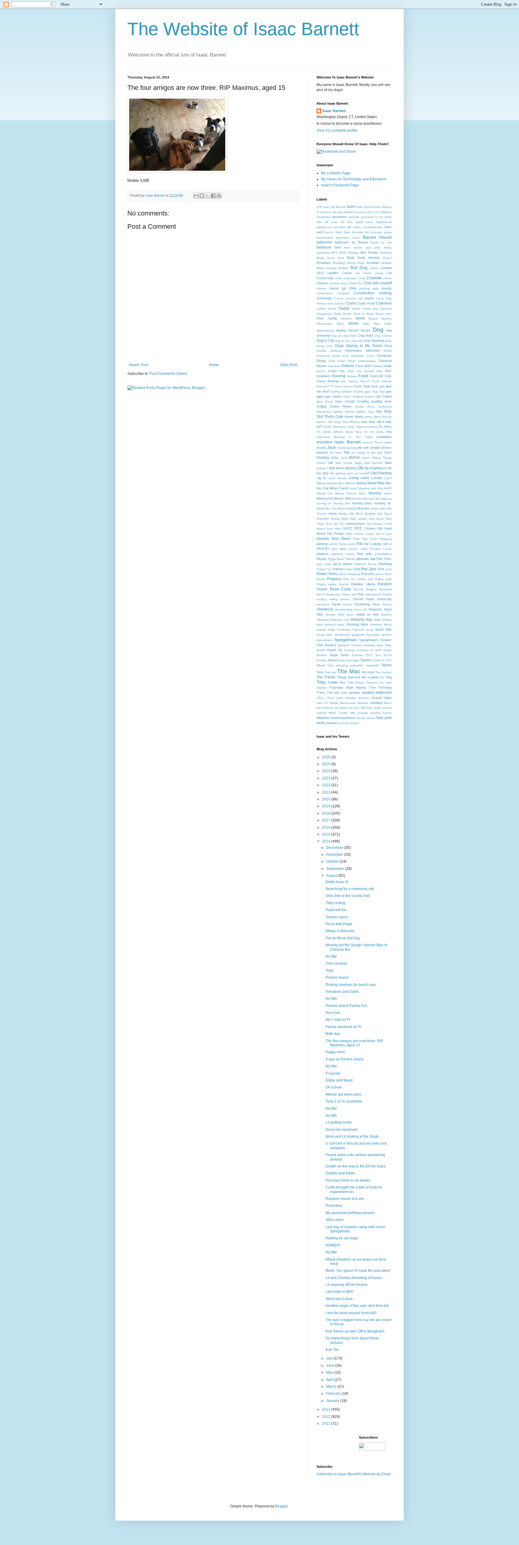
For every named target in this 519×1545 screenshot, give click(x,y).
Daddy (343, 308)
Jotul (343, 457)
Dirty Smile (383, 323)
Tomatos (372, 682)
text (333, 672)
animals (354, 217)
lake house (343, 462)
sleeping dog (361, 619)
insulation (324, 442)
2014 (326, 841)
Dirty (366, 323)
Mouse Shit (342, 498)
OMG (349, 533)
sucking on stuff (369, 650)
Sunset (333, 660)
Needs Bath (339, 518)
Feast (332, 371)
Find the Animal (360, 371)
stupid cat (334, 650)
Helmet (349, 411)
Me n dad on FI (338, 1019)
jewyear (322, 452)
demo (360, 318)
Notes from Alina (329, 528)
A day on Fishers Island (344, 1059)
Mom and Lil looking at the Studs (352, 1136)
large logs (362, 462)
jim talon (336, 452)
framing (333, 381)
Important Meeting (331, 437)
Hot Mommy (351, 422)
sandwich (323, 604)
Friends (386, 381)
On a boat (333, 1087)
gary (368, 391)
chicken (322, 283)
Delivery (346, 318)
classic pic (337, 288)
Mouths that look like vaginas (371, 498)
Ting (388, 677)
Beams (363, 242)
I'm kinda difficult (330, 431)
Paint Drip (360, 538)
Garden (359, 391)
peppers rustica (342, 553)
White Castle (338, 712)
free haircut (349, 381)
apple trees (364, 222)
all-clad (337, 212)
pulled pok (365, 579)
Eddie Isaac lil (337, 882)
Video (388, 697)
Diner (340, 323)
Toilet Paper (356, 682)
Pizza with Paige (339, 924)
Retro (346, 594)
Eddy (341, 361)
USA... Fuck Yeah (330, 697)
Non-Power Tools (379, 523)
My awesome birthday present (350, 1213)
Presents (367, 574)
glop (320, 401)
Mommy (375, 493)
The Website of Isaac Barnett (243, 29)
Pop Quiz (368, 569)
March (331, 1386)
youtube (331, 723)
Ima (389, 431)
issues (321, 447)
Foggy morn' (336, 1052)
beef (338, 247)
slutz (320, 624)
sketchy (386, 614)
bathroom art (345, 242)
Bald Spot (342, 232)
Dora (388, 345)
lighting (351, 468)
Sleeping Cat (339, 619)
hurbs (327, 426)
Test (327, 672)
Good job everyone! (342, 1129)
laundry (377, 462)
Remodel (385, 589)
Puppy (321, 584)
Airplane (326, 212)
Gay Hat (379, 391)
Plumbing (385, 564)
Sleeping (323, 619)
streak (321, 650)
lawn (388, 462)
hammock (385, 406)
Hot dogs (334, 422)
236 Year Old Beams (331, 207)
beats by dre (381, 242)
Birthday (386, 252)
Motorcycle (325, 498)
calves (374, 268)
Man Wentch (347, 483)
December (335, 848)
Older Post (288, 365)
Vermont (363, 697)
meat (353, 488)
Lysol (388, 478)
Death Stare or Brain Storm (363, 313)
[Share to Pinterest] (219, 196)
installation (384, 437)
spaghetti (357, 634)
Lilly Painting (381, 473)
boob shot (335, 257)
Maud (372, 483)
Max (381, 483)
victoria (376, 697)
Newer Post (138, 365)
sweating (342, 665)
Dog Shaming (374, 340)
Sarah (336, 604)
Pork (381, 569)
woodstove (348, 718)
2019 (326, 806)
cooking (385, 293)
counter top (354, 298)
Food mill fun (336, 910)
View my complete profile (337, 130)
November (335, 854)
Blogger (281, 1506)
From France (344, 386)
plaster (348, 564)
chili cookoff (382, 283)
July (330, 1358)
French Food (369, 381)
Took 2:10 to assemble (344, 1101)
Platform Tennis (365, 564)
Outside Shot (328, 539)
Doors (377, 346)
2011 (326, 1423)
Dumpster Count (363, 355)
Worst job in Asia (339, 1299)
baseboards (325, 237)
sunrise (321, 660)
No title (331, 956)
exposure (334, 366)
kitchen (354, 457)
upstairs (354, 692)
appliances (324, 227)
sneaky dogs (326, 629)
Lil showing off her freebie (347, 1285)
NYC (359, 528)
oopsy (370, 533)
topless (321, 687)
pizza (337, 564)
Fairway (377, 366)
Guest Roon (365, 406)
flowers (352, 376)
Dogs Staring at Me (352, 346)
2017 (326, 820)
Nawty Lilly (346, 513)
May (330, 1372)
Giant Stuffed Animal (358, 396)
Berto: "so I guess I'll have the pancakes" (358, 1270)
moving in (324, 503)
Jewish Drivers (381, 447)
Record (358, 589)
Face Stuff (363, 366)
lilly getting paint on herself (349, 473)
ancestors (339, 217)
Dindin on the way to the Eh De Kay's (356, 1166)
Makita (321, 483)
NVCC (348, 528)
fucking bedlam (341, 391)
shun (350, 614)
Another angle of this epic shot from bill (357, 1306)
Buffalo (343, 268)
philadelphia (383, 553)
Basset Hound (377, 237)
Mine (362, 493)
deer (388, 313)
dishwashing (325, 330)
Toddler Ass (337, 682)
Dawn (337, 313)
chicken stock (338, 283)
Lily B (321, 478)
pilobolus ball (365, 559)
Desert (373, 318)
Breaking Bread (344, 263)
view (320, 703)
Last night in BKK (340, 1292)
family (387, 366)
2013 (326, 1409)
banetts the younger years (372, 232)
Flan (379, 371)
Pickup (321, 559)
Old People (335, 533)
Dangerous (324, 313)
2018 (326, 813)
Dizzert (353, 330)
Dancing (386, 308)
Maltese (331, 483)
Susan (365, 660)
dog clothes (383, 335)
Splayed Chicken (350, 645)
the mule (368, 672)
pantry (333, 544)
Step (388, 645)
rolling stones (339, 599)
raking (370, 584)
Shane (387, 604)
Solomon (358, 629)
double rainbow (329, 350)
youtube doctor (348, 723)
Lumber (376, 478)
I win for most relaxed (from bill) (351, 1313)
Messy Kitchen (346, 493)
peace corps (358, 548)
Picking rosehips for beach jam (351, 985)
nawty (332, 513)
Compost (343, 293)
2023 (326, 778)
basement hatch (348, 237)
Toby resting (335, 903)
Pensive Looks (381, 548)
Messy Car (324, 493)
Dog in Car (325, 340)
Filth (342, 371)
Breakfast (324, 263)
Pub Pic (349, 579)
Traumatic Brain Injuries (347, 687)
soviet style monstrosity (333, 634)
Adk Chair (363, 207)
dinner (353, 323)
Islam (388, 442)
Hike (379, 411)
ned (379, 513)
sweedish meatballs (364, 665)
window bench (381, 712)
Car (357, 273)
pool (357, 569)
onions (359, 533)
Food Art (376, 376)
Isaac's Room (372, 442)
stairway (369, 645)
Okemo (370, 528)
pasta (352, 544)
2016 (326, 827)
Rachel (344, 584)
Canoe (347, 273)
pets (369, 553)
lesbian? (322, 468)
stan (380, 645)
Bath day (333, 1034)
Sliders (387, 619)
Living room (359, 478)
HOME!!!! (333, 1245)
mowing (379, 503)
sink (376, 614)
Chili (367, 283)
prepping (354, 574)
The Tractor (326, 677)
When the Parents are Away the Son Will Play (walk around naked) (354, 708)
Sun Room (383, 655)
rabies (332, 584)
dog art (336, 335)
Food (363, 375)
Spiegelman (345, 639)
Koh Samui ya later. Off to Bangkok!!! (355, 1331)
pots (389, 569)
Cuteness (384, 303)
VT (326, 703)
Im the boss (374, 431)
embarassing (367, 361)
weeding (376, 703)
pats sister (339, 548)
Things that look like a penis (358, 677)
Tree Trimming (380, 687)
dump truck (340, 355)
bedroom (324, 247)
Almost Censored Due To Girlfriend (367, 212)
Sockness (344, 629)
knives (321, 462)
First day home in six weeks (348, 1180)
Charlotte (374, 278)
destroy (386, 318)
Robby (387, 594)
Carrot (367, 273)
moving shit (341, 503)
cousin (369, 298)
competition (324, 293)
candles (332, 273)
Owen (346, 539)
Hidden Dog (365, 411)
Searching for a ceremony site (350, 889)
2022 (326, 785)
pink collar (324, 564)
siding (360, 614)
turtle (344, 692)
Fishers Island (337, 977)
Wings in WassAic (340, 931)
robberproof (373, 594)
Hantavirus (324, 411)
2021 (326, 792)
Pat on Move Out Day (343, 938)
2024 (326, 771)
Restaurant (333, 594)
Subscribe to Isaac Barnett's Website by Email (354, 1474)
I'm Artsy (385, 426)
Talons (386, 665)
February (334, 1393)
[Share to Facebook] (213, 196)
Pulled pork (383, 579)
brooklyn (373, 263)
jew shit (363, 447)
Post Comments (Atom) (168, 374)
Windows (323, 718)
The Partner (383, 672)
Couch (338, 298)
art (349, 227)
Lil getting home (339, 1122)
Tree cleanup (336, 963)
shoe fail (360, 609)
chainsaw (350, 278)
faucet (321, 371)
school (347, 604)
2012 (326, 1417)
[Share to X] (208, 196)
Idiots (349, 431)
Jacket (341, 447)
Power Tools (327, 574)
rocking (321, 599)
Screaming (362, 604)
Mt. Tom (331, 508)
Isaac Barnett (334, 111)
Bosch (387, 257)
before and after (367, 247)
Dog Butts (365, 335)
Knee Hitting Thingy (377, 457)
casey (379, 273)
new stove (376, 518)
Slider (377, 619)
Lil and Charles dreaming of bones (354, 1278)
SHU (341, 614)
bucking (331, 268)
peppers (323, 553)
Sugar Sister (339, 655)
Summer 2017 (362, 655)
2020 (326, 799)
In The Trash (360, 437)
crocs (329, 303)
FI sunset (333, 1073)
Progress (334, 579)
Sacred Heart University (372, 599)
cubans (340, 303)
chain (338, 278)
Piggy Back (336, 559)
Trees (321, 692)
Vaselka (350, 697)
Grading (363, 401)
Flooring (338, 376)
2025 (326, 764)
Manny (361, 483)
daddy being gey (365, 308)
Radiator (357, 584)
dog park (357, 340)
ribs (353, 594)
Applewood (384, 222)
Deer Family (327, 318)
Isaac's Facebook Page (340, 185)
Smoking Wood (381, 624)
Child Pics (356, 283)
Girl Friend (383, 396)
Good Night (333, 401)
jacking (352, 447)
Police (348, 569)
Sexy (376, 604)
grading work (381, 401)
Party (342, 544)
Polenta (337, 569)
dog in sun (342, 340)
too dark (385, 682)
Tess (320, 672)
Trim (330, 692)
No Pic (339, 523)
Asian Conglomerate (368, 227)
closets (386, 288)
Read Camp (340, 589)
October (333, 861)
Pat (359, 544)
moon (388, 493)
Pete (360, 553)
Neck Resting (365, 513)
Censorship (325, 278)
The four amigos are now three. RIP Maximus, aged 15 (354, 1043)
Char (362, 278)
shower (330, 614)
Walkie (333, 703)
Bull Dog (359, 267)
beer (347, 247)
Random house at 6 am (345, 1199)
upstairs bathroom (377, 692)
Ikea (359, 431)
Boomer (374, 257)
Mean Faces (339, 488)
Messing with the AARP (375, 488)
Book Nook (356, 257)
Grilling (321, 406)
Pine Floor (384, 559)
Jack (331, 447)
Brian (361, 263)
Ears (332, 361)
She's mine (335, 1220)
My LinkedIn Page (336, 173)
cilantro (321, 288)
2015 (326, 834)
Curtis (351, 303)
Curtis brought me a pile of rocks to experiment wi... (354, 1189)
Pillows (350, 559)
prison (379, 574)
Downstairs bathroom (362, 350)
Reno (320, 594)
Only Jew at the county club (348, 896)
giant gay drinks (329, 396)
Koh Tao (332, 1350)
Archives (339, 227)
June (330, 1365)
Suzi (330, 665)
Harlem (338, 411)
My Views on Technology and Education (353, 179)
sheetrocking (344, 609)
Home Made (353, 416)
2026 (326, 757)
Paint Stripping (381, 538)
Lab (330, 462)
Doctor (366, 330)
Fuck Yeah (362, 386)
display (341, 330)
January (333, 1401)
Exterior (348, 366)
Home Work (372, 416)
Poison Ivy (324, 569)
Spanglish (373, 634)
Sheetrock (325, 609)
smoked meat (334, 624)
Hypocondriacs (367, 426)
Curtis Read (366, 303)
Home (214, 365)
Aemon (376, 207)
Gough (350, 401)
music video (379, 508)
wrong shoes (366, 718)
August (332, 875)
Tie (382, 677)
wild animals (359, 712)
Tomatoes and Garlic (342, 992)
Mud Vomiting (347, 508)
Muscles (363, 508)
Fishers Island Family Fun (346, 1006)
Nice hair (333, 1013)
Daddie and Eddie (340, 1173)
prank (342, 574)
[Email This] (196, 196)
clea (352, 288)
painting (322, 544)
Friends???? (325, 386)
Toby (321, 682)
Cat (389, 273)
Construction (364, 293)
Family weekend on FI (343, 1027)
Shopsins (375, 609)
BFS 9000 (339, 252)
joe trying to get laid (366, 452)
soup (369, 629)
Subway (349, 650)
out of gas (384, 533)
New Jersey (358, 518)
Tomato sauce (337, 917)
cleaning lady (368, 288)
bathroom (324, 242)
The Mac (348, 671)
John (334, 457)
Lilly (360, 467)
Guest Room (340, 406)
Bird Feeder (369, 252)
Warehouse (348, 703)
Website (363, 703)
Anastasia (323, 217)
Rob (360, 594)
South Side (383, 629)
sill (368, 614)
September (335, 869)
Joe (347, 452)
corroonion (324, 298)
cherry (387, 278)
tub (337, 692)
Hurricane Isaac (344, 426)
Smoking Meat (357, 624)
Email (351, 361)
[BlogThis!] (202, 196)
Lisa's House (337, 478)
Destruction (324, 323)
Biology (353, 252)
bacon (329, 232)
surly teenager (349, 660)
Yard (379, 718)
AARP (351, 207)
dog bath (350, 335)
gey (389, 391)
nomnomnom (355, 523)
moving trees (362, 503)
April (330, 1380)
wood (335, 718)
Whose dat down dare (343, 1094)
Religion (371, 589)
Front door (334, 1206)
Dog (378, 329)
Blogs (320, 257)
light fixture (337, 468)
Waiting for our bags (342, 1238)
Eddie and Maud (339, 1080)
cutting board (326, 308)
